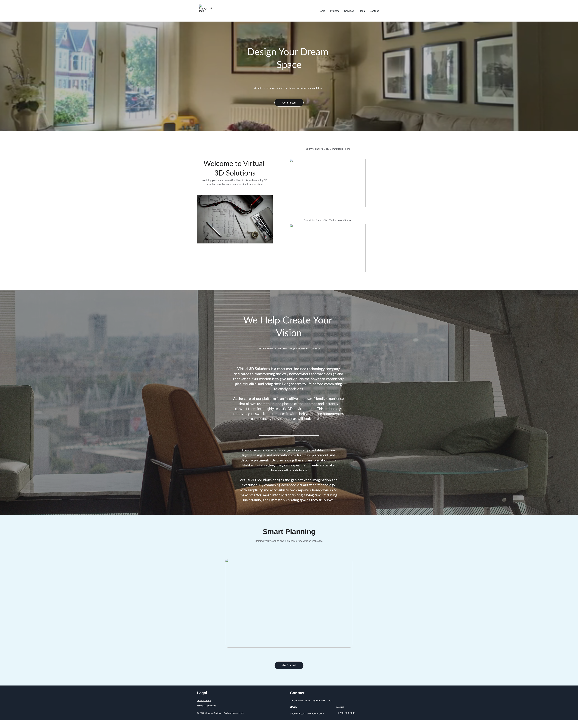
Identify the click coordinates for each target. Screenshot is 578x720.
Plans (362, 10)
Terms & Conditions (206, 705)
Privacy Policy (204, 700)
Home (322, 10)
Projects (334, 10)
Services (349, 10)
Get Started (289, 102)
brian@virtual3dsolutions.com (307, 713)
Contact (374, 10)
